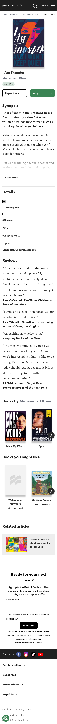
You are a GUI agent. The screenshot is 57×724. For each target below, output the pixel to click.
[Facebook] (18, 654)
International (10, 684)
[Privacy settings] (5, 718)
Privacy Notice (24, 709)
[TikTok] (33, 654)
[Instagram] (26, 654)
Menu (45, 5)
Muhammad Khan (30, 14)
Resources (9, 675)
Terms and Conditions (14, 714)
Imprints (8, 694)
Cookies (6, 709)
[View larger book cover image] (28, 43)
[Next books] (51, 435)
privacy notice (20, 635)
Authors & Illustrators (9, 14)
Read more (12, 177)
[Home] (12, 5)
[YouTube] (40, 654)
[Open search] (35, 6)
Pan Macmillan (12, 665)
